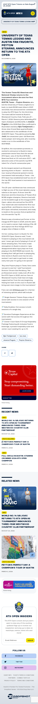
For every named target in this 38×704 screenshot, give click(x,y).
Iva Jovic (23, 336)
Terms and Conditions (25, 680)
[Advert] (19, 382)
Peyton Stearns (25, 340)
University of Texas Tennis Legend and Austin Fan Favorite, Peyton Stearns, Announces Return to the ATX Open (19, 22)
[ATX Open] (13, 13)
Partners (12, 678)
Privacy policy (10, 680)
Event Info (8, 675)
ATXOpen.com (18, 290)
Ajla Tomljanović (9, 336)
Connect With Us (23, 678)
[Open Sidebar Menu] (33, 13)
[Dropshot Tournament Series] (19, 696)
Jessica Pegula (9, 340)
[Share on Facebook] (5, 353)
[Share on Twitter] (12, 353)
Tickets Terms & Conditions (23, 675)
